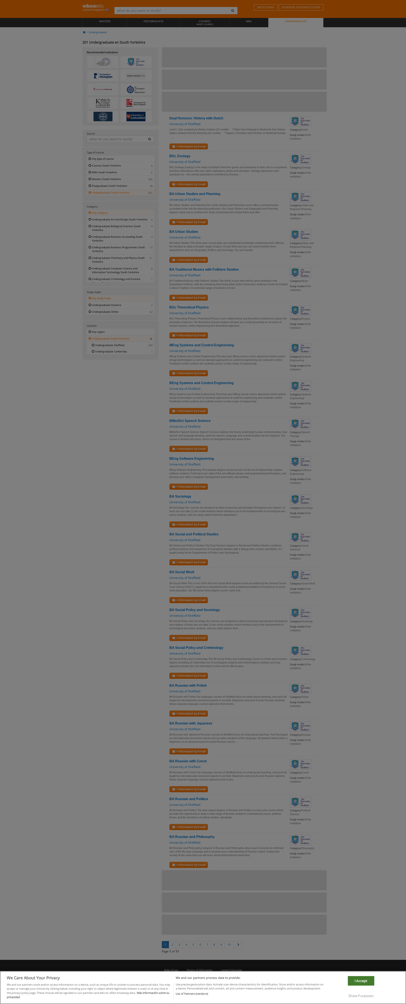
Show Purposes (361, 995)
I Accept (361, 980)
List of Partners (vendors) (192, 994)
